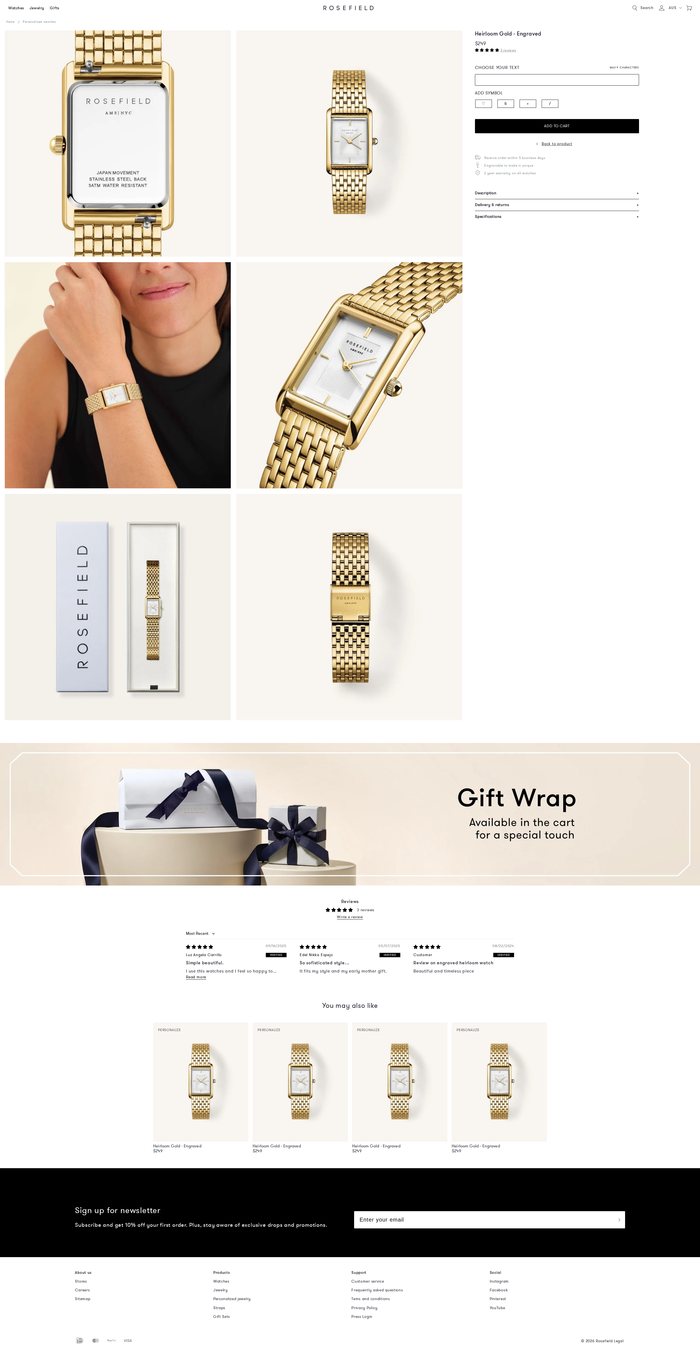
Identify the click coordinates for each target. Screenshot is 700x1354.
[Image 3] (118, 375)
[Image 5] (118, 607)
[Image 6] (349, 607)
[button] (675, 8)
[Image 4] (349, 375)
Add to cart (557, 126)
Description (557, 193)
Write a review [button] (350, 917)
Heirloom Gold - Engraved (177, 1146)
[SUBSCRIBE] (619, 1219)
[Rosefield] (348, 8)
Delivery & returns (557, 204)
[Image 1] (118, 143)
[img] (199, 947)
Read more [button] (196, 977)
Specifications (557, 216)
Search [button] (647, 7)
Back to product (557, 143)
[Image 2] (349, 143)
